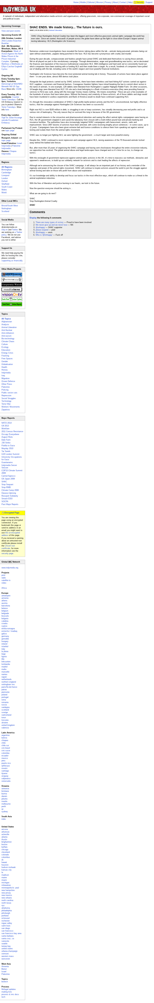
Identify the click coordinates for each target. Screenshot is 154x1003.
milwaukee (6, 885)
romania (5, 702)
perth (4, 806)
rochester (6, 921)
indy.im (5, 230)
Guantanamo (7, 462)
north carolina (7, 900)
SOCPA (5, 501)
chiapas (5, 740)
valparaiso (6, 778)
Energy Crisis (7, 353)
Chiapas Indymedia (9, 152)
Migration (5, 378)
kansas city (7, 870)
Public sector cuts (9, 393)
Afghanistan (7, 321)
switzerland (6, 715)
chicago (5, 849)
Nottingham (6, 208)
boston (4, 844)
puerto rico (6, 763)
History (5, 370)
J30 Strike (6, 443)
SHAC (4, 481)
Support (149, 2)
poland (4, 695)
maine (4, 877)
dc (3, 860)
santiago (5, 771)
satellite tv (6, 580)
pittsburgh (6, 913)
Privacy (108, 2)
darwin (4, 796)
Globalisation (7, 364)
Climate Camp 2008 (10, 490)
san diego (6, 928)
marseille (5, 672)
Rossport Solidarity (10, 496)
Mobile (83, 2)
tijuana (4, 773)
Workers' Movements (11, 407)
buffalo (4, 847)
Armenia (5, 966)
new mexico (7, 895)
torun (4, 717)
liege (4, 654)
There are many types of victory (49, 222)
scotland (5, 710)
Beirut (4, 969)
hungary (5, 641)
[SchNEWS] (12, 276)
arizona (5, 829)
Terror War (6, 404)
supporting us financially (12, 260)
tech (3, 997)
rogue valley (7, 923)
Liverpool (5, 175)
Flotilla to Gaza (8, 445)
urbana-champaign (9, 951)
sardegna (5, 707)
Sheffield (5, 184)
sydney (5, 811)
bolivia (4, 738)
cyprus (4, 626)
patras (4, 689)
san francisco (7, 931)
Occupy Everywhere (10, 434)
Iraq (3, 375)
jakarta (4, 799)
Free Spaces (7, 358)
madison (5, 875)
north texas (6, 903)
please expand (42, 230)
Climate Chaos (8, 341)
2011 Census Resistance (12, 431)
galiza (4, 634)
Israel (4, 971)
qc (3, 809)
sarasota (5, 941)
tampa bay (6, 946)
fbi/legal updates (9, 989)
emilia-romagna (8, 628)
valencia (5, 728)
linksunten (6, 661)
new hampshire (8, 890)
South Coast (7, 187)
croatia (4, 623)
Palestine (6, 387)
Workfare (5, 428)
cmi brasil (6, 748)
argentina (5, 735)
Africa (4, 588)
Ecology (5, 347)
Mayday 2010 (7, 448)
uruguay (5, 776)
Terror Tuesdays (9, 107)
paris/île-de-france (9, 687)
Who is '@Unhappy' (44, 235)
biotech (5, 981)
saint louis (6, 926)
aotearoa (5, 788)
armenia (5, 598)
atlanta (4, 837)
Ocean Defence (8, 381)
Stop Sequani (7, 484)
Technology (6, 401)
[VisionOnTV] (12, 296)
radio (4, 578)
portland (5, 916)
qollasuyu (6, 766)
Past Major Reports (10, 504)
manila (4, 801)
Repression (6, 395)
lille (3, 659)
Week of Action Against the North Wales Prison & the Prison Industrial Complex (12, 56)
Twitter (15, 230)
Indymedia (6, 373)
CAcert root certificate (8, 547)
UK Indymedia (28, 7)
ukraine (5, 722)
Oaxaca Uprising (9, 493)
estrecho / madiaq (9, 631)
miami (4, 880)
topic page (9, 130)
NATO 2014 (7, 423)
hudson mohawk (9, 867)
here (7, 109)
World (4, 192)
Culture (5, 344)
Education (6, 350)
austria (4, 603)
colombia (5, 753)
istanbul (5, 646)
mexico (5, 758)
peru (3, 760)
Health (4, 367)
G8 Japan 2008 (8, 479)
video (4, 583)
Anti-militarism (8, 333)
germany (5, 636)
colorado (5, 855)
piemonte (5, 692)
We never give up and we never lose (51, 225)
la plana (5, 651)
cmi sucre (6, 750)
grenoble (5, 639)
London (5, 178)
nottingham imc (8, 684)
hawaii (4, 862)
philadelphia (7, 910)
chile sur (5, 745)
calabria (5, 621)
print (3, 575)
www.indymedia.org (10, 568)
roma (4, 700)
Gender (5, 361)
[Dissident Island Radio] (12, 281)
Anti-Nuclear (7, 330)
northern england (9, 682)
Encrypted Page (12, 513)
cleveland (6, 852)
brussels (5, 616)
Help (130, 2)
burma (4, 794)
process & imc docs (10, 994)
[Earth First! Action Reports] (12, 305)
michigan (5, 882)
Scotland (5, 211)
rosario (4, 768)
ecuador (5, 756)
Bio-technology (8, 338)
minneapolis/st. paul (10, 888)
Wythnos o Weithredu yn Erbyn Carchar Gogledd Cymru (12, 66)
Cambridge (6, 172)
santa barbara (7, 936)
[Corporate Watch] (12, 286)
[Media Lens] (12, 291)
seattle (4, 943)
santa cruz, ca (8, 938)
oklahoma (6, 908)
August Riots (7, 437)
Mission (99, 2)
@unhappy (40, 227)
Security (140, 2)
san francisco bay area (11, 933)
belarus (5, 608)
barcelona (6, 606)
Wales (4, 190)
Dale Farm (6, 440)
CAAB (18, 89)
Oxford (4, 181)
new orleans (7, 898)
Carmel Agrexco (8, 476)
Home (76, 2)
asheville (5, 834)
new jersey (6, 893)
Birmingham (7, 170)
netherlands (7, 679)
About (115, 2)
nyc (3, 905)
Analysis (5, 324)
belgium (5, 611)
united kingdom (8, 725)
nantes (4, 674)
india (4, 819)
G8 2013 (5, 426)
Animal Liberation (55, 30)
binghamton (7, 842)
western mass (8, 956)
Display (33, 218)
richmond (5, 918)
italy (3, 649)
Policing (5, 390)
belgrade (5, 613)
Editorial (91, 2)
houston (5, 865)
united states (7, 948)
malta (4, 669)
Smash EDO (7, 498)
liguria (4, 656)
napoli (4, 677)
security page (7, 553)
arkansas (5, 832)
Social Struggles (9, 398)
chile (4, 743)
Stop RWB (6, 487)
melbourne (6, 804)
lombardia (6, 664)
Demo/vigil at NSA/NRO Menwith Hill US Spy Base (12, 86)
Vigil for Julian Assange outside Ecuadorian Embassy (12, 120)
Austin (4, 839)
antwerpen (6, 595)
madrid (4, 667)
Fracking (5, 356)
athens (4, 600)
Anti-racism (6, 336)
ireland (4, 644)
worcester (6, 959)
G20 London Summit (10, 454)
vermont (5, 954)
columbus (6, 857)
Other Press (7, 384)
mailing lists (7, 992)
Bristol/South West (10, 205)
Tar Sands (6, 451)
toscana (5, 720)
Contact (123, 2)
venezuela (6, 781)
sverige (5, 712)
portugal (5, 697)
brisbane (5, 791)
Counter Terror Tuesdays (10, 98)
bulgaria (5, 618)
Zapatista (6, 410)
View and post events (11, 31)
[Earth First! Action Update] (12, 300)
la (2, 872)
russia (4, 705)
